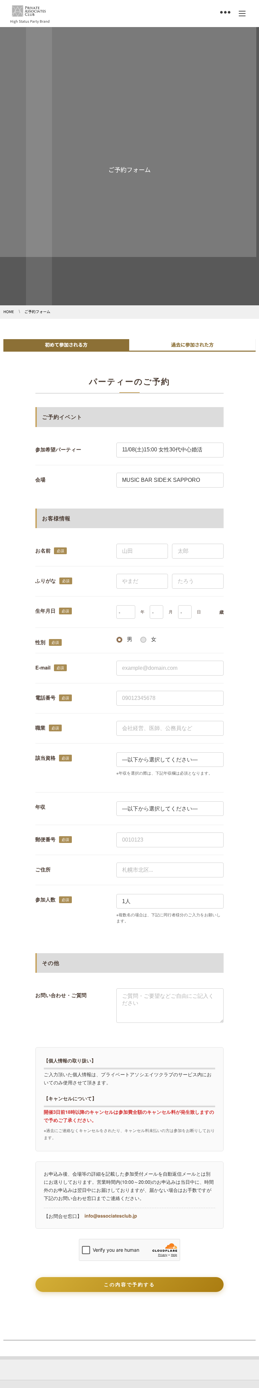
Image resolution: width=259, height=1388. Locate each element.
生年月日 (45, 610)
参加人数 (45, 899)
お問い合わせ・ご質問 (61, 995)
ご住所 (43, 869)
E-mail (43, 667)
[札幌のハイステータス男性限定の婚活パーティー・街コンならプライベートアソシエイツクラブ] (29, 11)
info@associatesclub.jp (110, 1216)
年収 (40, 806)
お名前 (43, 550)
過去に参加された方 (192, 345)
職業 (40, 727)
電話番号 (45, 697)
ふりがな (45, 580)
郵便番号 (45, 839)
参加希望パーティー (58, 449)
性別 (40, 642)
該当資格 (45, 757)
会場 (40, 479)
